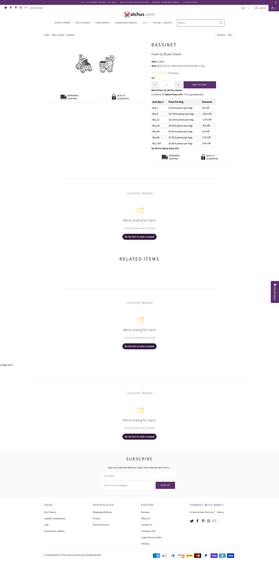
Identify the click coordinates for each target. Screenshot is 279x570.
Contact (167, 22)
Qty (153, 78)
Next (230, 35)
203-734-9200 (36, 8)
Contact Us (146, 525)
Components (102, 22)
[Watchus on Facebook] (10, 8)
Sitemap (145, 543)
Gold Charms (83, 22)
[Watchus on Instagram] (20, 8)
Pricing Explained (193, 94)
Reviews (145, 512)
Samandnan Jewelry (126, 22)
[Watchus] (139, 14)
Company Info (148, 531)
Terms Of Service (101, 525)
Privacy (96, 518)
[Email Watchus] (25, 8)
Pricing (157, 22)
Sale (145, 22)
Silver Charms (63, 22)
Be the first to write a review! (139, 236)
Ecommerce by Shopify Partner (85, 555)
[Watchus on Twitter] (5, 8)
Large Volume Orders (151, 537)
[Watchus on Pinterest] (15, 8)
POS (63, 555)
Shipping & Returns (102, 512)
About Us (145, 518)
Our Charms (50, 512)
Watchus (56, 555)
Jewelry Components (54, 518)
